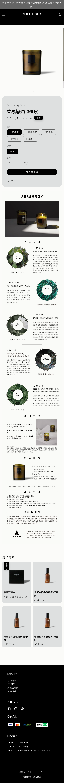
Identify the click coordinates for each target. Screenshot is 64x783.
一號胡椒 (14, 132)
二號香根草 (31, 132)
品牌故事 (11, 680)
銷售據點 (11, 691)
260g (12, 151)
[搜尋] (57, 20)
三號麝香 (48, 132)
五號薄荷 (30, 138)
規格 (9, 145)
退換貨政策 (12, 687)
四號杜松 (14, 138)
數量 (9, 157)
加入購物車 (32, 171)
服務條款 (27, 776)
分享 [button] (13, 180)
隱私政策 (37, 776)
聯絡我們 (11, 683)
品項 (9, 126)
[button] (3, 14)
